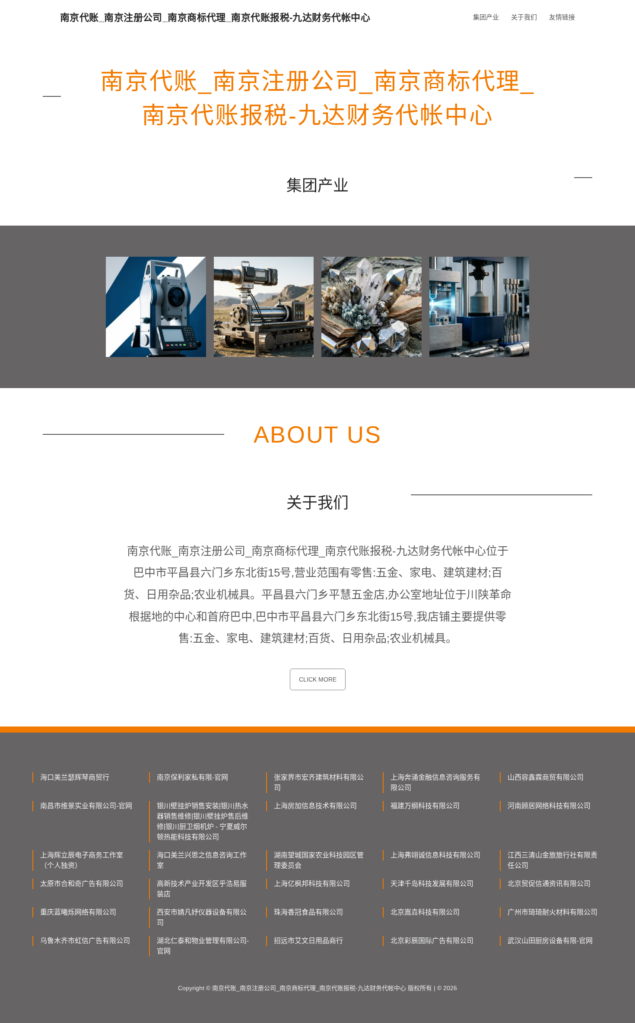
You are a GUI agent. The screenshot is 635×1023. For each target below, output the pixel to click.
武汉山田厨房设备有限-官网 (550, 940)
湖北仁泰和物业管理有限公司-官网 (203, 946)
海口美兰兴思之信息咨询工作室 (202, 860)
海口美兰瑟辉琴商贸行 (74, 777)
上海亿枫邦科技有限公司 (312, 883)
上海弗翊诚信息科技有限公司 (435, 855)
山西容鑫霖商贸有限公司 (546, 777)
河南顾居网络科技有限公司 (549, 805)
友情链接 (562, 17)
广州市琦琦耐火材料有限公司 (552, 912)
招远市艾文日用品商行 (308, 940)
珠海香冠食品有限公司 (308, 912)
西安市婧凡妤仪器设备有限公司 (202, 917)
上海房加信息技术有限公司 (315, 805)
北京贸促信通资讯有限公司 (549, 883)
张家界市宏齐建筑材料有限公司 (319, 782)
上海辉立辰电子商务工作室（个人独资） (81, 860)
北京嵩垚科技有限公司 (425, 912)
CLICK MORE (318, 679)
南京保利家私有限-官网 (192, 777)
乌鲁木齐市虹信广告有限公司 (85, 940)
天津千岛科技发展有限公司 (432, 883)
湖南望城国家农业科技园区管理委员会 (319, 860)
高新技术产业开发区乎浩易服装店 (202, 889)
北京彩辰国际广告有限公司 (432, 940)
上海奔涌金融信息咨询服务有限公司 (435, 782)
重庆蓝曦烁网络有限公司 (78, 912)
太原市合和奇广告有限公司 (81, 883)
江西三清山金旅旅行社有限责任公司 (552, 860)
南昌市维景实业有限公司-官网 (86, 805)
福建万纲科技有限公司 (425, 805)
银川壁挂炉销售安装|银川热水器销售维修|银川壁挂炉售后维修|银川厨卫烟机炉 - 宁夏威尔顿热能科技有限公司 (202, 821)
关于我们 (524, 17)
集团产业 (486, 17)
